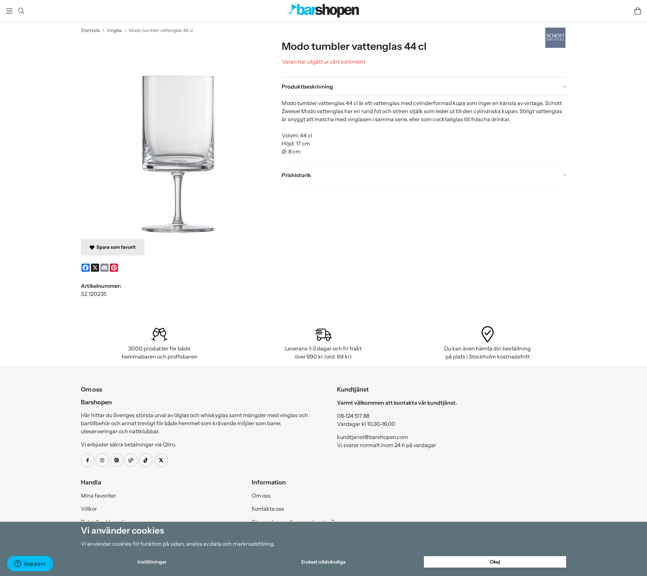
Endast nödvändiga (323, 562)
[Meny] (9, 10)
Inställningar (151, 562)
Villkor (89, 508)
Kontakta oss (268, 508)
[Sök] (21, 11)
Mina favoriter (98, 495)
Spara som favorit (115, 247)
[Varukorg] (638, 10)
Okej (495, 562)
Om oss (261, 495)
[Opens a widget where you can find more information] (30, 564)
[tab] (424, 86)
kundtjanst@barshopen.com (372, 437)
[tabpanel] (424, 131)
